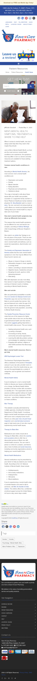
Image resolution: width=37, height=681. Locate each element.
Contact (4, 616)
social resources (26, 447)
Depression (21, 546)
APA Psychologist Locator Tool (13, 356)
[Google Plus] (5, 678)
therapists (29, 363)
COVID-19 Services (6, 613)
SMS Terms (4, 628)
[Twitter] (33, 18)
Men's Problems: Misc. (9, 546)
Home (7, 72)
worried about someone (22, 421)
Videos (22, 91)
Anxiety (11, 539)
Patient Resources (17, 72)
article (16, 235)
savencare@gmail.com (10, 647)
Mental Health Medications (12, 455)
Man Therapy (8, 404)
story (5, 205)
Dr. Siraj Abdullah (16, 203)
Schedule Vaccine (6, 604)
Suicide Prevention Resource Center (18, 314)
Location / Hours (16, 24)
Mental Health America (20, 171)
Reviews (3, 607)
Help (15, 22)
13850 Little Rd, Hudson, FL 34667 (14, 8)
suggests (14, 323)
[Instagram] (30, 18)
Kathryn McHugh (24, 227)
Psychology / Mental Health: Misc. (12, 543)
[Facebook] (18, 18)
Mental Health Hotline (11, 378)
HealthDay (14, 518)
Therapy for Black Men (11, 429)
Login (7, 26)
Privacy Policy (5, 625)
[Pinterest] (26, 18)
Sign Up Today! (27, 24)
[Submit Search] (30, 86)
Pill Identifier (23, 22)
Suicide (4, 539)
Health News (11, 91)
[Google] (22, 18)
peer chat (19, 419)
